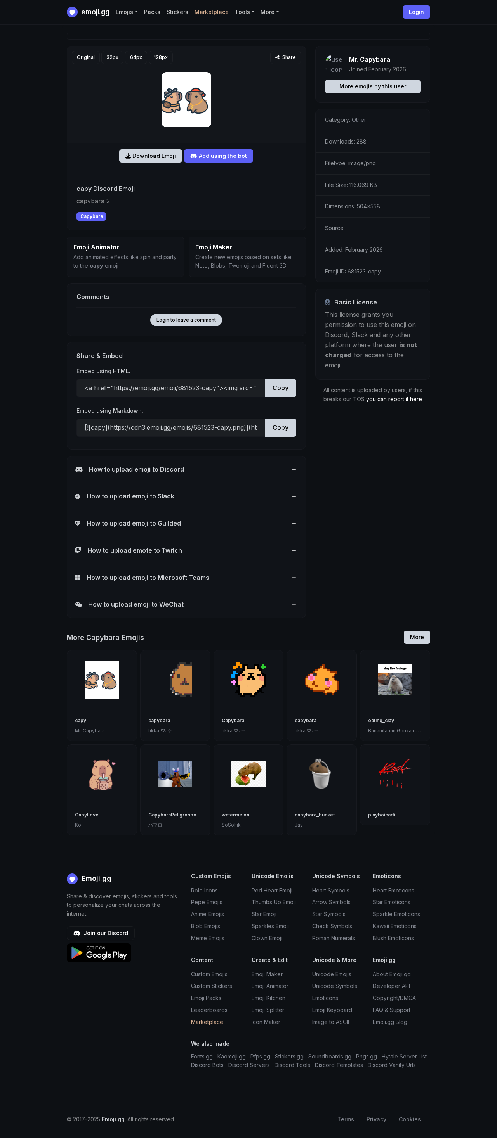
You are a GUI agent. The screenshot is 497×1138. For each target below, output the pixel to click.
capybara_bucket (315, 815)
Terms (345, 1119)
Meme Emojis (207, 938)
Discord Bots (207, 1065)
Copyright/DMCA (394, 997)
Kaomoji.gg (231, 1056)
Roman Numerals (333, 938)
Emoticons (325, 997)
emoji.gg (94, 12)
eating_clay (381, 720)
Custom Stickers (211, 985)
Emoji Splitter (268, 1010)
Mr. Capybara (369, 59)
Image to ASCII (330, 1022)
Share (288, 57)
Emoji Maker (267, 974)
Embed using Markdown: (109, 410)
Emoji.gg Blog (390, 1022)
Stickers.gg (289, 1056)
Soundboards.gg (329, 1056)
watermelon (235, 815)
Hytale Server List (404, 1056)
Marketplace (212, 12)
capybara (159, 720)
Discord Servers (249, 1065)
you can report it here (394, 399)
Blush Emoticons (393, 938)
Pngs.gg (366, 1056)
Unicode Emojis (331, 974)
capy (80, 720)
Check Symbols (332, 926)
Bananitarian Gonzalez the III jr (402, 730)
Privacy (376, 1119)
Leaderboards (209, 1010)
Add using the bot (222, 155)
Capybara (91, 216)
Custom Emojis (209, 974)
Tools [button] (242, 12)
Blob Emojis (205, 926)
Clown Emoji (267, 938)
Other (359, 119)
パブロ (155, 825)
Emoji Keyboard (332, 1010)
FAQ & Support (391, 1010)
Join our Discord (105, 933)
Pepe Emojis (206, 902)
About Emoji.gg (392, 974)
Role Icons (204, 890)
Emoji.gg (95, 878)
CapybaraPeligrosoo (172, 815)
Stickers (177, 12)
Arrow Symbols (331, 902)
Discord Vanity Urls (392, 1065)
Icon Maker (266, 1022)
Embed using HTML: (103, 371)
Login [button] (416, 12)
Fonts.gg (202, 1056)
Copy (280, 388)
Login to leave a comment (186, 320)
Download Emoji (153, 155)
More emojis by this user (372, 86)
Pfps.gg (260, 1056)
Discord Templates (339, 1065)
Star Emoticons (391, 902)
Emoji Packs (206, 997)
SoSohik (231, 825)
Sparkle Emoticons (396, 914)
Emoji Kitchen (268, 997)
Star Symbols (329, 914)
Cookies (410, 1119)
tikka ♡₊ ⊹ (160, 730)
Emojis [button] (124, 12)
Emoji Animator (270, 985)
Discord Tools (292, 1065)
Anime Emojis (207, 914)
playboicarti (381, 815)
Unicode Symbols (334, 985)
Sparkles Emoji (270, 926)
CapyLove (87, 815)
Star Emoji (264, 914)
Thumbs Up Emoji (274, 902)
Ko (78, 825)
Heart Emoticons (393, 890)
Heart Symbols (330, 890)
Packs (152, 12)
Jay (299, 825)
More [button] (268, 12)
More (417, 637)
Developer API (391, 985)
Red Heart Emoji (272, 890)
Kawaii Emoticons (395, 926)
